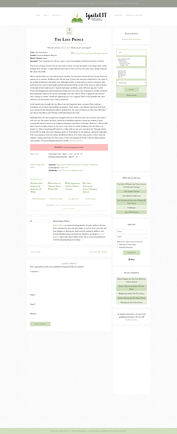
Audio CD (64, 167)
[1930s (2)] (131, 77)
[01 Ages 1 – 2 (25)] (131, 65)
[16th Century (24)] (131, 71)
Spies (90, 205)
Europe (56, 205)
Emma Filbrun (58, 225)
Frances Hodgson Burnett (69, 205)
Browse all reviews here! (131, 39)
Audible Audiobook (90, 165)
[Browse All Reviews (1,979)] (131, 59)
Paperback (61, 165)
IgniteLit (88, 16)
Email (33, 304)
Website (33, 314)
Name (33, 295)
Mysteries (83, 205)
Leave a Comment (80, 43)
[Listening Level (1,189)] (131, 64)
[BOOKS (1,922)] (131, 61)
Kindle (68, 165)
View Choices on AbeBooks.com (70, 170)
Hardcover (77, 165)
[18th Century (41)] (131, 74)
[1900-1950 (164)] (131, 75)
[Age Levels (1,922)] (131, 62)
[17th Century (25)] (131, 72)
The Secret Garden (76, 141)
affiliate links (65, 48)
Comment (34, 271)
